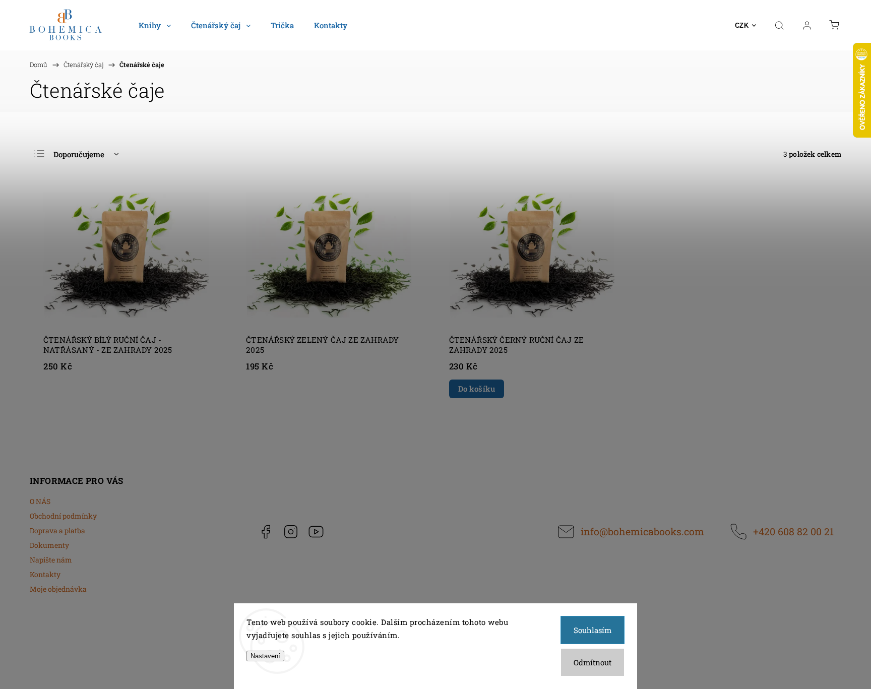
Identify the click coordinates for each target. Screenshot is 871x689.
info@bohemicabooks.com (642, 531)
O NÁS (40, 501)
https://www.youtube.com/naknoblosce (316, 531)
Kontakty (45, 574)
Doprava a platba (57, 530)
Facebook (265, 531)
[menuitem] (155, 25)
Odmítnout (592, 662)
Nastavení (265, 656)
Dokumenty (49, 545)
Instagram (290, 531)
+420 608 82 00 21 (793, 531)
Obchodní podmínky (63, 516)
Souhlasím (592, 630)
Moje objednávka (58, 589)
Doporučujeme (78, 154)
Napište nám (51, 560)
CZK (742, 25)
